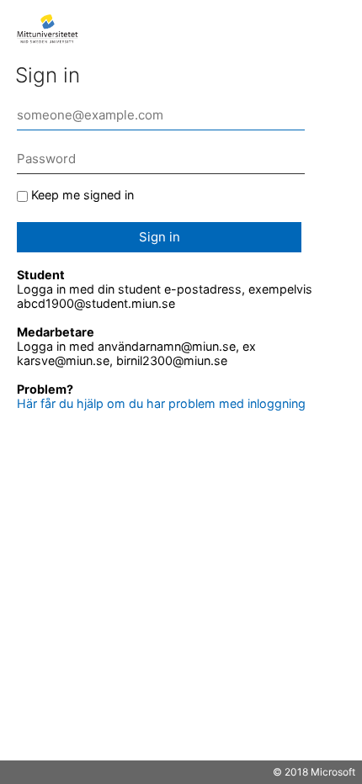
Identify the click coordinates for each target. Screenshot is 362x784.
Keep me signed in (82, 195)
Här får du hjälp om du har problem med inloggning (161, 403)
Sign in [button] (159, 237)
